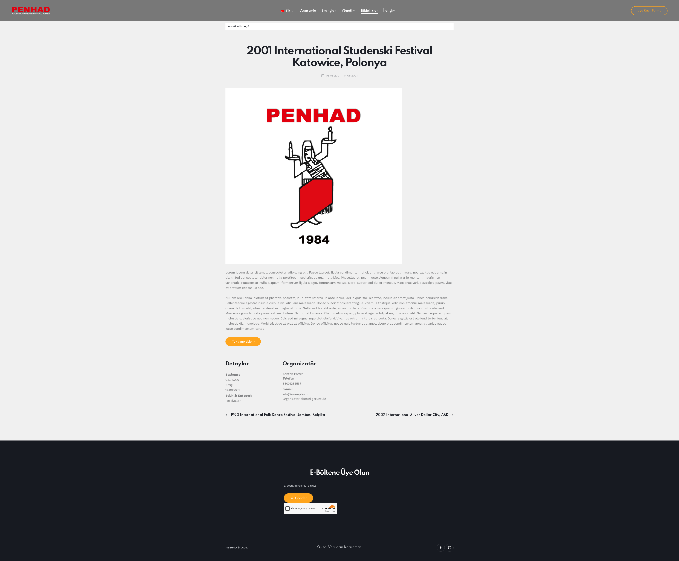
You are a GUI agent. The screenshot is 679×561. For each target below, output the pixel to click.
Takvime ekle (242, 341)
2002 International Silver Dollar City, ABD (412, 415)
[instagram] (450, 548)
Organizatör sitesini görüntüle (304, 399)
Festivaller (233, 401)
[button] (287, 11)
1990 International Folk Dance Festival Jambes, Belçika (277, 415)
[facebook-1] (441, 548)
